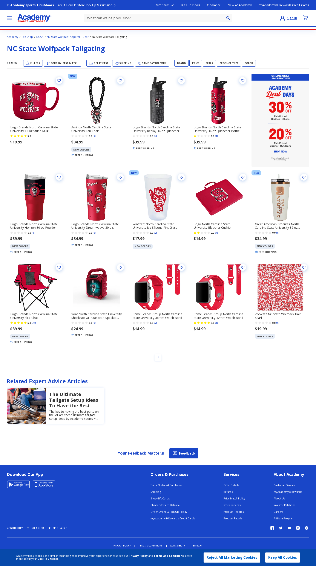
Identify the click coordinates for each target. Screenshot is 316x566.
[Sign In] (282, 18)
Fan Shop (27, 36)
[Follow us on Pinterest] (306, 528)
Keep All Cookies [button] (282, 557)
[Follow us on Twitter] (280, 528)
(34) (34, 322)
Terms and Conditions (169, 556)
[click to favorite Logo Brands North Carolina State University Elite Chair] (59, 267)
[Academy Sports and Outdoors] (34, 18)
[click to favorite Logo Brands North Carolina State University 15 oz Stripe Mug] (59, 80)
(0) (94, 136)
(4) (216, 232)
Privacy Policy (138, 556)
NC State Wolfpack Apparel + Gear (68, 36)
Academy (12, 36)
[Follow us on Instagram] (298, 528)
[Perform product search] (228, 18)
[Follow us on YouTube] (289, 528)
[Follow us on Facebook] (272, 528)
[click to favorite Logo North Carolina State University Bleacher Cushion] (242, 177)
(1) (33, 136)
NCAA (39, 36)
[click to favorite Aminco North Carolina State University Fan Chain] (120, 80)
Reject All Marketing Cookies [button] (232, 557)
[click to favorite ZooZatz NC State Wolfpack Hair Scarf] (303, 267)
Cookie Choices (48, 558)
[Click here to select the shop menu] (9, 18)
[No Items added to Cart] (305, 17)
